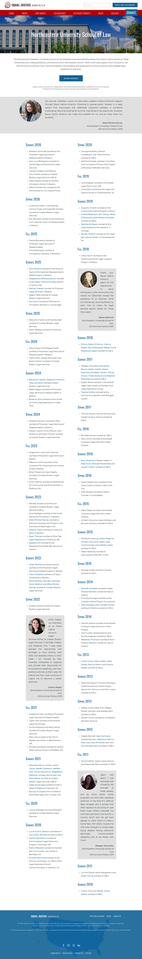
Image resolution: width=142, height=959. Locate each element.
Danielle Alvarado (89, 588)
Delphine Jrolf (53, 380)
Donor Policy (55, 953)
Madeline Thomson (90, 639)
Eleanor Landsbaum (52, 831)
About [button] (25, 13)
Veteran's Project (82, 13)
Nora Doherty (35, 581)
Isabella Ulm (35, 543)
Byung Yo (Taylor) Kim (40, 791)
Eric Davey (104, 214)
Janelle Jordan (108, 605)
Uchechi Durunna (89, 542)
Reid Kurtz (86, 464)
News (100, 13)
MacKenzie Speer (89, 224)
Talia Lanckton (36, 383)
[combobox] (97, 5)
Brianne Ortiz (35, 399)
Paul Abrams (35, 269)
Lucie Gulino (35, 831)
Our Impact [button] (40, 13)
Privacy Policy (67, 953)
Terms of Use (79, 953)
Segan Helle (35, 295)
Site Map (88, 953)
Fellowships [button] (60, 13)
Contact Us (117, 916)
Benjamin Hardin (37, 380)
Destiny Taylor (36, 530)
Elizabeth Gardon (99, 372)
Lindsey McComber (47, 775)
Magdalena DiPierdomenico (42, 278)
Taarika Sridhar (88, 392)
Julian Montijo (40, 835)
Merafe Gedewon (44, 768)
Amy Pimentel (98, 742)
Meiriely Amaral (36, 503)
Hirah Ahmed (35, 564)
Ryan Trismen (35, 536)
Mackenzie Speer (89, 351)
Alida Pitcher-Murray (39, 520)
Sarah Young (87, 876)
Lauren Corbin (88, 467)
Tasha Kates (100, 661)
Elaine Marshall (36, 848)
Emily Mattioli (35, 584)
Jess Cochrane (103, 736)
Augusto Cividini (89, 208)
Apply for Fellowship (97, 916)
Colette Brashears (89, 214)
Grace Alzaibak (36, 574)
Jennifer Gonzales (51, 581)
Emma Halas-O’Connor (92, 344)
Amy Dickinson (88, 460)
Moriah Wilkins (88, 234)
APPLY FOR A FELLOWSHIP (125, 5)
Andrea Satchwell (37, 858)
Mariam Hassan (36, 288)
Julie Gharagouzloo (90, 605)
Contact (115, 13)
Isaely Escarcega (37, 785)
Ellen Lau (85, 742)
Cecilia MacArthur (37, 838)
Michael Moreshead (101, 464)
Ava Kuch (33, 301)
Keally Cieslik (94, 369)
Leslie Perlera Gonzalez (103, 217)
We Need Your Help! (71, 78)
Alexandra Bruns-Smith (40, 765)
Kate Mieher (35, 778)
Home (11, 13)
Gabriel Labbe (106, 545)
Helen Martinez (88, 551)
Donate (131, 12)
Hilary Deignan (106, 538)
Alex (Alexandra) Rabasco (100, 347)
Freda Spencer (95, 376)
